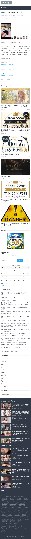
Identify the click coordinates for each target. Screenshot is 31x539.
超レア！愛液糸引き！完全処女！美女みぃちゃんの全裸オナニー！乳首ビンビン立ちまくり (20, 433)
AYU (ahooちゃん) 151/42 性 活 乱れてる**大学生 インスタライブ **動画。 (20, 405)
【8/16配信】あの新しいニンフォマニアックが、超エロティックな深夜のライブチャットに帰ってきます (15, 303)
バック (17, 514)
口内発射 (13, 505)
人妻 (12, 507)
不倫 (24, 514)
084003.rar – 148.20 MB (7, 70)
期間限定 (22, 505)
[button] (3, 8)
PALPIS (3, 378)
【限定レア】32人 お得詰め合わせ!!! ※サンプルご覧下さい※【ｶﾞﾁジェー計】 (15, 224)
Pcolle (2, 364)
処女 (20, 510)
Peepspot (3, 375)
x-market (3, 361)
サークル (4, 523)
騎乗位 (2, 79)
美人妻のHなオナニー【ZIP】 (9, 297)
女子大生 (5, 503)
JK (10, 512)
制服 (19, 507)
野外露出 (4, 521)
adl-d (2, 367)
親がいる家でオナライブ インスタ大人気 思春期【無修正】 (20, 439)
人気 (10, 514)
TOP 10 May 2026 (6, 177)
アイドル (14, 503)
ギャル (4, 505)
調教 (4, 512)
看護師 (9, 517)
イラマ (12, 521)
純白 (21, 523)
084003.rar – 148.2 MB (7, 64)
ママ (16, 517)
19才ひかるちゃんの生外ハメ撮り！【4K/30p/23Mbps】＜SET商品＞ (20, 425)
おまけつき (22, 528)
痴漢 (3, 514)
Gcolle (2, 372)
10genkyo (3, 381)
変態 (22, 503)
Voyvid (2, 370)
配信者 (12, 526)
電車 (3, 519)
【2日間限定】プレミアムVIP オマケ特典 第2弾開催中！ (15, 130)
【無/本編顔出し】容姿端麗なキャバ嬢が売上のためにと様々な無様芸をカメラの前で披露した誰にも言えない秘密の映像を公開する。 (15, 325)
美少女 (4, 507)
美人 (19, 498)
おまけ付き (13, 523)
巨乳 (12, 498)
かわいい (19, 501)
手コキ (17, 512)
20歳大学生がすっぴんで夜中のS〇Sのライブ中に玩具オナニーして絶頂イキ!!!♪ (21, 450)
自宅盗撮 (4, 526)
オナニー (5, 496)
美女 (21, 496)
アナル (25, 512)
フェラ (4, 498)
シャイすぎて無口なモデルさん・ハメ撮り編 (13, 320)
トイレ (4, 510)
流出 (26, 498)
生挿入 (19, 519)
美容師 (4, 530)
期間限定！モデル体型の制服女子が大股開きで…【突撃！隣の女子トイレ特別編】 (20, 471)
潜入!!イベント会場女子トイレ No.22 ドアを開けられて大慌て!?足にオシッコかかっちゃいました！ (15, 334)
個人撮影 (12, 494)
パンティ (4, 528)
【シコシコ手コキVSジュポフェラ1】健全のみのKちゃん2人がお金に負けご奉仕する (21, 485)
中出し (13, 496)
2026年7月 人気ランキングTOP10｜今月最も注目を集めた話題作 (15, 106)
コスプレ (9, 79)
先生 (19, 521)
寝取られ (24, 517)
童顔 (26, 507)
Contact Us (22, 536)
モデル (12, 510)
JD (11, 501)
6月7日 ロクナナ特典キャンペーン (10, 154)
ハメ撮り (22, 494)
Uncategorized (20, 15)
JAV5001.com (4, 15)
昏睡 (19, 526)
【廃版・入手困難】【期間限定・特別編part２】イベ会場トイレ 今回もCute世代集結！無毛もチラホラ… (15, 343)
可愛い (4, 501)
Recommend (4, 359)
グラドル (11, 519)
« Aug (2, 286)
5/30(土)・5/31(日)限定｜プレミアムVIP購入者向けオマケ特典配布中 (15, 200)
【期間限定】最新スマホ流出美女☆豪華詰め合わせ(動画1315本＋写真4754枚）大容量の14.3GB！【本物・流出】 (21, 412)
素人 (4, 494)
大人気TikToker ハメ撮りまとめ (9, 351)
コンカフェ (13, 528)
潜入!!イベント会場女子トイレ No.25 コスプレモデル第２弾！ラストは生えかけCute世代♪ (15, 339)
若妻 (26, 519)
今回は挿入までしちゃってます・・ (10, 300)
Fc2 (1, 383)
